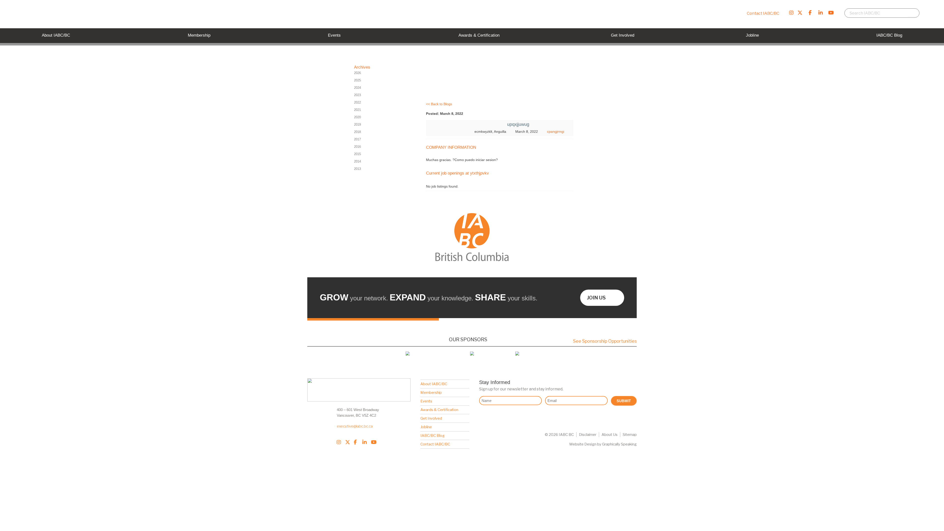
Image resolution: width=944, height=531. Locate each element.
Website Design (582, 444)
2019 (357, 124)
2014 (357, 161)
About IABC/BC (433, 384)
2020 (357, 117)
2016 (357, 146)
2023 (357, 95)
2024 (357, 87)
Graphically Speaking (619, 444)
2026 (357, 73)
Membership (431, 392)
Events (426, 401)
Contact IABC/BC (763, 13)
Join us (596, 298)
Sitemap (630, 434)
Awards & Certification (439, 410)
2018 (357, 132)
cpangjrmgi (555, 131)
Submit (624, 401)
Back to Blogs (441, 104)
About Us (610, 434)
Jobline (426, 427)
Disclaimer (587, 434)
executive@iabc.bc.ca (355, 426)
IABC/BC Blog (432, 435)
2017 (357, 139)
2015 (357, 154)
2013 (357, 169)
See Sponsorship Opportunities (605, 341)
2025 (357, 80)
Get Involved (431, 418)
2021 (357, 110)
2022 (357, 102)
